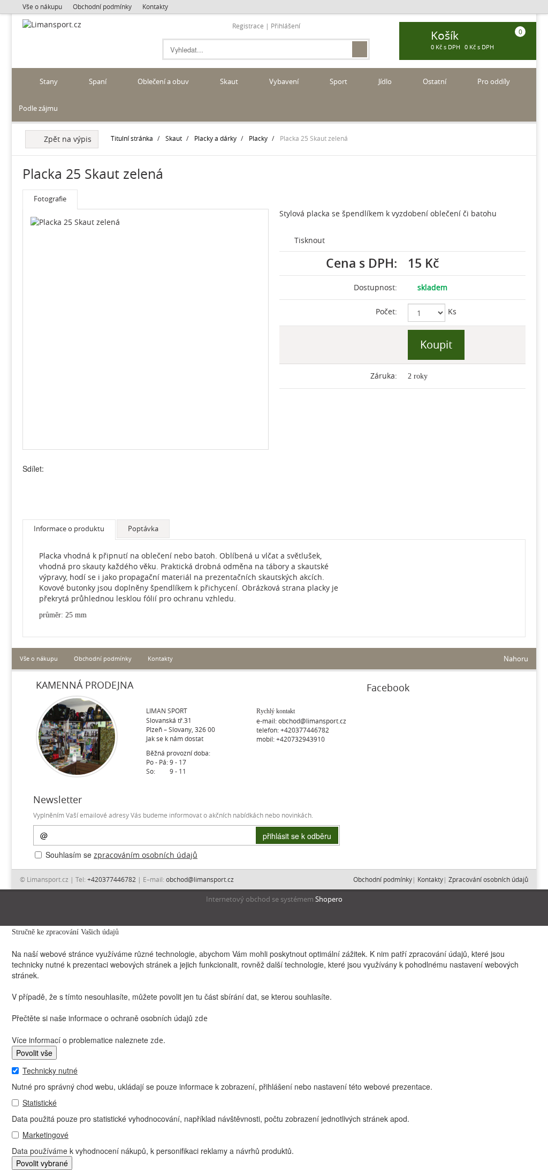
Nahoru (515, 658)
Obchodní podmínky (102, 6)
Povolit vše (34, 1052)
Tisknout (308, 240)
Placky (258, 138)
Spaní (98, 81)
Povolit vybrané (42, 1163)
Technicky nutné (50, 1070)
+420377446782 (304, 730)
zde (201, 1018)
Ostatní (435, 81)
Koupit (436, 344)
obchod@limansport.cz (312, 720)
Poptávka (143, 528)
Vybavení (284, 81)
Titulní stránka (132, 138)
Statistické (39, 1102)
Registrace (248, 25)
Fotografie (50, 198)
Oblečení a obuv (164, 81)
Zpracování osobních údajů (488, 879)
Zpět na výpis (66, 139)
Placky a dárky (215, 138)
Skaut (230, 81)
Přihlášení (285, 25)
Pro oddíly (494, 81)
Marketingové (45, 1134)
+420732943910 (300, 739)
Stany (49, 81)
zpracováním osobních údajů (145, 855)
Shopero (328, 899)
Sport (339, 81)
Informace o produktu (69, 528)
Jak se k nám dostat (174, 738)
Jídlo (385, 81)
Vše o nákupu (42, 6)
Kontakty (155, 6)
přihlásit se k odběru (297, 836)
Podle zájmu (39, 108)
